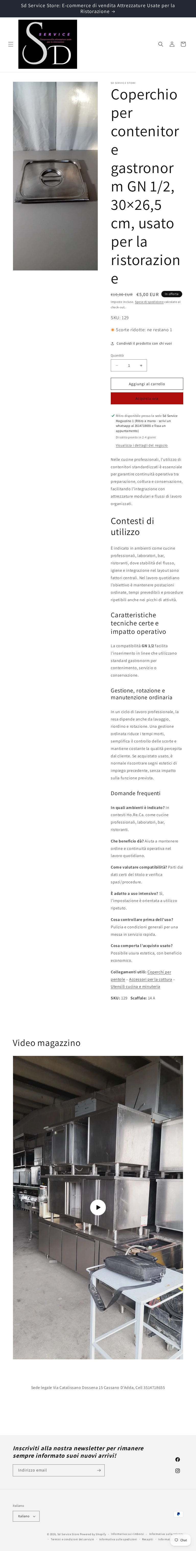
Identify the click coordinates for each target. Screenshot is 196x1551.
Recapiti (147, 1539)
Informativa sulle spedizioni (118, 1539)
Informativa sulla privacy (166, 1534)
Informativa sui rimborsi (127, 1534)
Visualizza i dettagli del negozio (142, 445)
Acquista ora (147, 398)
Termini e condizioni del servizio (72, 1539)
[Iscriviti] (98, 1470)
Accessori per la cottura (150, 979)
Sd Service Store (68, 1534)
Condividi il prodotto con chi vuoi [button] (144, 343)
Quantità (117, 355)
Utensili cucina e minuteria (135, 986)
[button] (10, 44)
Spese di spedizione (149, 302)
